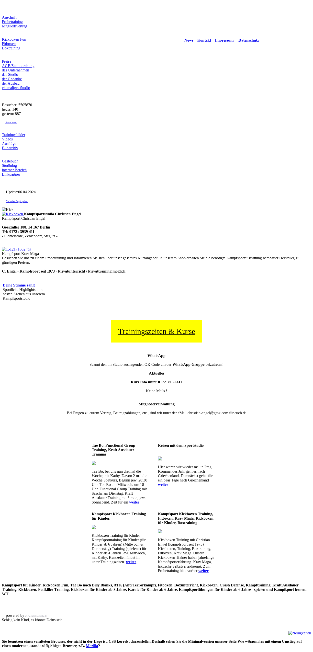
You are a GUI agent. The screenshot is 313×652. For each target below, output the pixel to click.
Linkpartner (11, 174)
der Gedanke (12, 79)
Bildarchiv (10, 148)
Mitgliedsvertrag (14, 26)
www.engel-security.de (35, 616)
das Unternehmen (15, 70)
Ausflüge (9, 143)
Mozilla (92, 646)
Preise (6, 61)
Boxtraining (11, 48)
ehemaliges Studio (16, 88)
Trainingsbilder (13, 135)
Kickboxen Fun (14, 39)
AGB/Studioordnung (18, 66)
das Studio (10, 74)
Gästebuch (10, 161)
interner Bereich (14, 170)
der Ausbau (11, 83)
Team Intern (11, 122)
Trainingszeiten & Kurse (156, 331)
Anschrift (9, 17)
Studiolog (9, 165)
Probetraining (12, 22)
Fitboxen (9, 44)
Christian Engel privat (17, 201)
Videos (7, 139)
